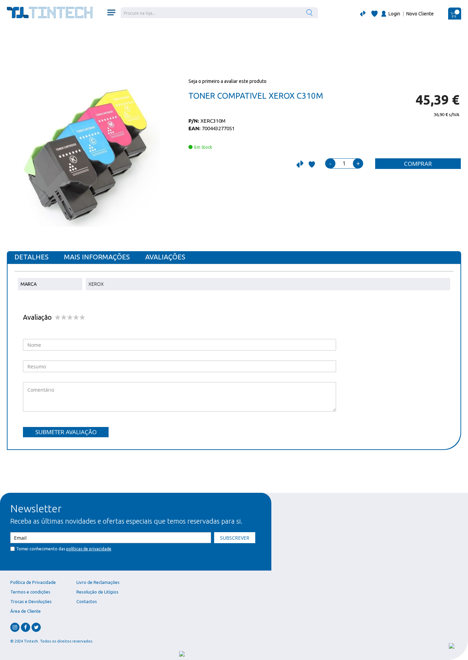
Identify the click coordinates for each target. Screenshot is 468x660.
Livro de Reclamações (98, 582)
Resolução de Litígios (97, 591)
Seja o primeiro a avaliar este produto (227, 81)
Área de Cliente (25, 611)
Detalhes (31, 257)
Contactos (86, 601)
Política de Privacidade (33, 582)
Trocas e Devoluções (31, 601)
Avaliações (165, 257)
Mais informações (97, 257)
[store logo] (50, 12)
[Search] (310, 12)
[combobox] (219, 12)
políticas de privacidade (88, 549)
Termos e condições (30, 591)
